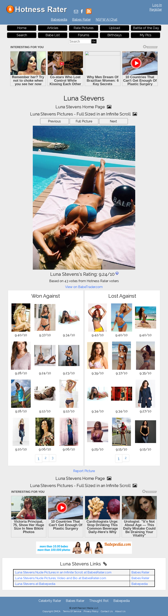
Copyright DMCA (51, 611)
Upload (114, 28)
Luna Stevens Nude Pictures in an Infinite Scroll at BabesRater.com (63, 572)
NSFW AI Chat (106, 19)
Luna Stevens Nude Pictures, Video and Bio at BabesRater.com (60, 578)
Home (21, 28)
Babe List (52, 35)
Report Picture (84, 471)
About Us (120, 611)
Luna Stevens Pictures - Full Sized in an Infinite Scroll (81, 114)
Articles (52, 28)
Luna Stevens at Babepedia (35, 584)
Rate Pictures (84, 28)
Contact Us (107, 611)
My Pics (145, 35)
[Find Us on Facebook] (82, 12)
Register (155, 9)
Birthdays (114, 35)
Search (22, 35)
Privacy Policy (91, 611)
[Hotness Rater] (38, 12)
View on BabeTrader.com (84, 287)
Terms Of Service (72, 611)
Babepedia (59, 19)
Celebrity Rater (50, 601)
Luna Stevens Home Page (81, 106)
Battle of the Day (146, 28)
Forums (83, 35)
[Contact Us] (76, 12)
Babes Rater (81, 19)
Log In (157, 5)
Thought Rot (99, 601)
